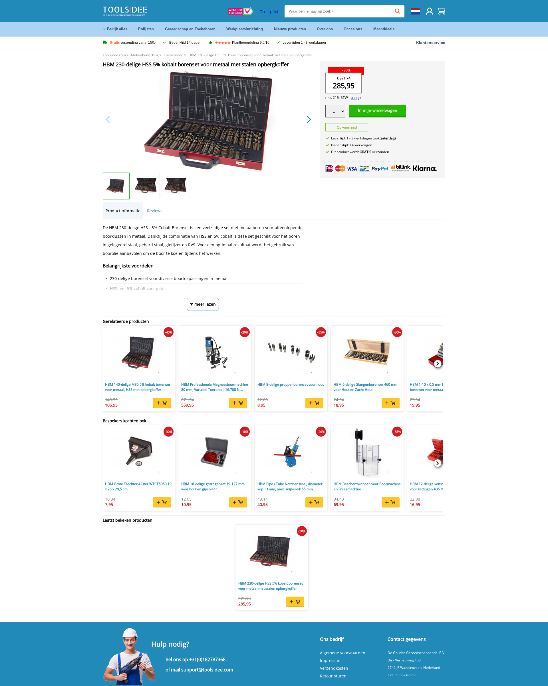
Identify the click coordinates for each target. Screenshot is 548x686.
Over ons (325, 29)
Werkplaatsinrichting (244, 29)
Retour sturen (333, 676)
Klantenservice (430, 42)
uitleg (355, 97)
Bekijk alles (117, 29)
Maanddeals (383, 29)
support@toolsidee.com (207, 670)
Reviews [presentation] (154, 210)
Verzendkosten (334, 668)
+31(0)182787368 (207, 659)
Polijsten (146, 29)
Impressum (331, 660)
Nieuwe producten (290, 29)
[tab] (123, 210)
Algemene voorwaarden (342, 652)
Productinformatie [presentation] (123, 210)
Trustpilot (269, 11)
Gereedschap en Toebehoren (190, 29)
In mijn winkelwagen (377, 110)
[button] (307, 119)
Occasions (353, 29)
